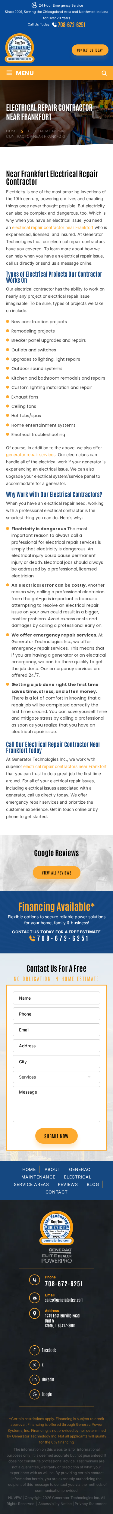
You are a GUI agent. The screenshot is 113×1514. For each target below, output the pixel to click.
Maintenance (38, 1176)
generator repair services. (31, 454)
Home (29, 1169)
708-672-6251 (71, 24)
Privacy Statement (91, 1503)
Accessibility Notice (55, 1503)
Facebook (49, 1350)
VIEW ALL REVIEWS (56, 872)
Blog (93, 1184)
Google (47, 1394)
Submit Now (56, 1136)
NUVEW (15, 1497)
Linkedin (48, 1379)
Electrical (77, 1176)
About (53, 1169)
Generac (79, 1169)
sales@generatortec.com (64, 1299)
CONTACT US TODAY (90, 50)
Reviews (68, 1184)
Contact (57, 1191)
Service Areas (31, 1184)
